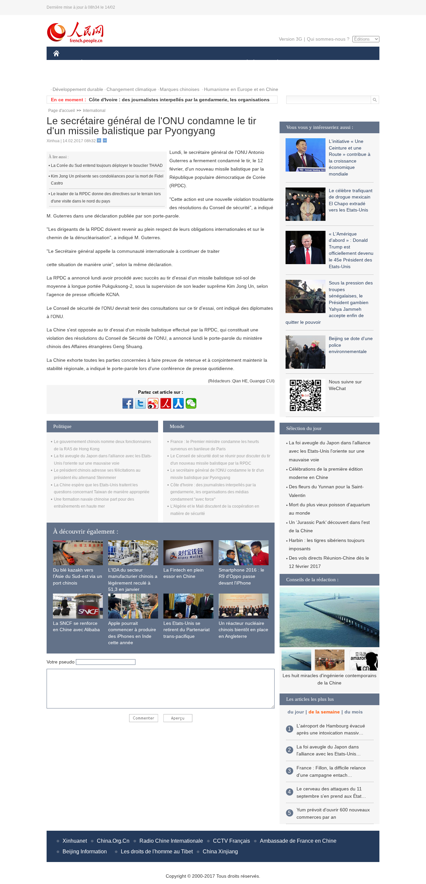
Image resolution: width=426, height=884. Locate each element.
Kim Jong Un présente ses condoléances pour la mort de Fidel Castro (107, 180)
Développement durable (78, 89)
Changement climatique (131, 89)
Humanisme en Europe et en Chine (241, 89)
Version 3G (290, 39)
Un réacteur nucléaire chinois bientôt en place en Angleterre (243, 630)
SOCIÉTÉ (244, 63)
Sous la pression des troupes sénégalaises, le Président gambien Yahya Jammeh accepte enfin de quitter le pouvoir (329, 302)
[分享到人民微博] (165, 403)
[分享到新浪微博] (153, 403)
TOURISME (330, 63)
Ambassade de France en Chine (298, 841)
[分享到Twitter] (140, 403)
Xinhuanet (75, 841)
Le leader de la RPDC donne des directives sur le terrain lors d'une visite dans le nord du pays (106, 198)
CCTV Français (231, 841)
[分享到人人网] (178, 403)
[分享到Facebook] (127, 403)
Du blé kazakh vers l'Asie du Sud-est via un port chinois (77, 576)
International (94, 110)
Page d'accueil (61, 110)
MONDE (125, 63)
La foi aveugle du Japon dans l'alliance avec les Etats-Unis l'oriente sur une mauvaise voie (329, 451)
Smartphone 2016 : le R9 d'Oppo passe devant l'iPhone (241, 576)
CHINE (65, 63)
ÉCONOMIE (94, 63)
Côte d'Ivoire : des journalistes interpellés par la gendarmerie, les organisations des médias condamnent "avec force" (213, 492)
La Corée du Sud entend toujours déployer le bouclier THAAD (107, 165)
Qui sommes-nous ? (328, 39)
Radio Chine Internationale (171, 841)
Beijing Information (85, 851)
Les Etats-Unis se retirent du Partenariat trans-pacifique (186, 630)
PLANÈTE (274, 63)
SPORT (301, 63)
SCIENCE (183, 63)
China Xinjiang (220, 851)
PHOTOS (67, 76)
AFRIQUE (153, 63)
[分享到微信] (191, 403)
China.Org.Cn (113, 841)
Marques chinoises (179, 89)
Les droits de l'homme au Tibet (157, 851)
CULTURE (213, 63)
